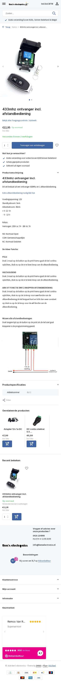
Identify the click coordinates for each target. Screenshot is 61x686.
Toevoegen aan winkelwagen (32, 145)
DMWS (38, 665)
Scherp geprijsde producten (17, 162)
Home (14, 27)
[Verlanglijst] (56, 145)
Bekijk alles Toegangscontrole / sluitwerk (19, 120)
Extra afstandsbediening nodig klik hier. (18, 193)
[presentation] (3, 66)
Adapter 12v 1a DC (13, 429)
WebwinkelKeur (44, 560)
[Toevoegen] (7, 444)
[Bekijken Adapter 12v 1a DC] (12, 421)
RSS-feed (52, 665)
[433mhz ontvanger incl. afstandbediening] (15, 478)
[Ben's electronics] (24, 4)
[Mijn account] (57, 4)
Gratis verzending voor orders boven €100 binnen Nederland (31, 158)
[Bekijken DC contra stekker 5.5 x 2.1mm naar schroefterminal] (37, 421)
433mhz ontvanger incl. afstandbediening (14, 495)
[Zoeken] (54, 13)
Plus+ (45, 665)
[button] (29, 99)
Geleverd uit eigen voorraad (18, 165)
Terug (7, 27)
